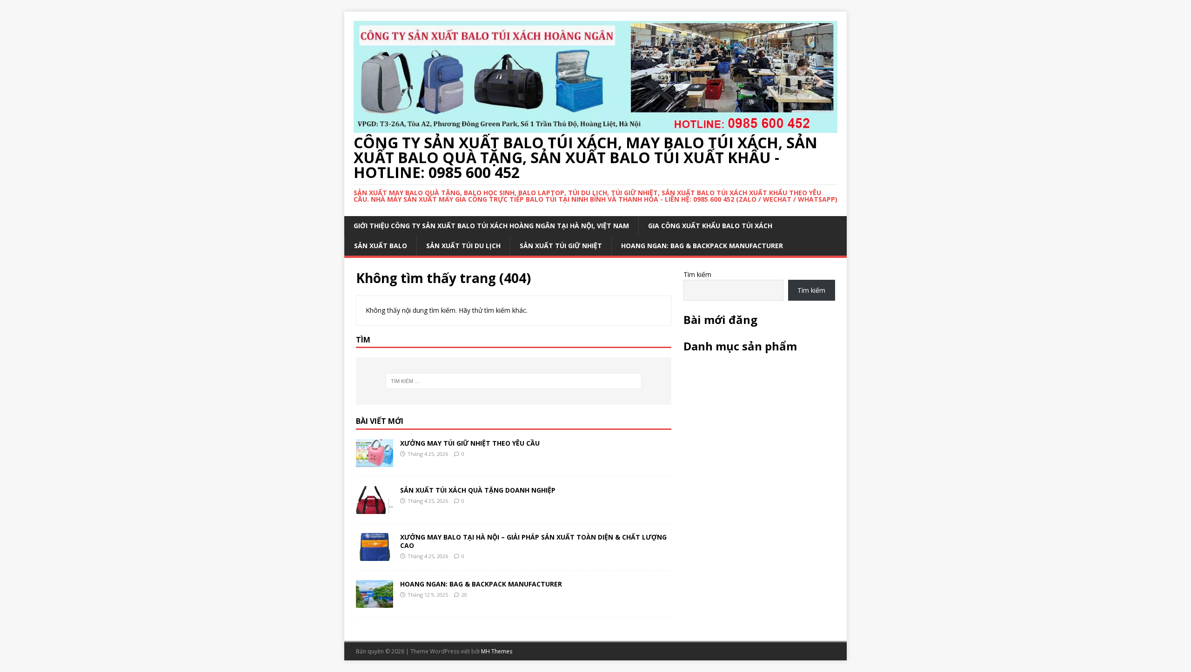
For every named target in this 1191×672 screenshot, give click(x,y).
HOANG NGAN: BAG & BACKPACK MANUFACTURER (702, 245)
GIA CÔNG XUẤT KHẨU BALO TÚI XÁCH (710, 225)
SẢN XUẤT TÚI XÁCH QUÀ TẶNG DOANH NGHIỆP (477, 490)
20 (464, 594)
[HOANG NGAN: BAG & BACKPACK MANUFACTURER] (374, 602)
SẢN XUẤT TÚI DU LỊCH (463, 245)
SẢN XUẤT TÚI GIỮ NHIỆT (561, 245)
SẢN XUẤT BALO (380, 245)
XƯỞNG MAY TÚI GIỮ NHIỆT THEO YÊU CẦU (470, 443)
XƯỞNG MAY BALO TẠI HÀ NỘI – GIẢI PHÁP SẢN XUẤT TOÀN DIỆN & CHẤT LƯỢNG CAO (533, 541)
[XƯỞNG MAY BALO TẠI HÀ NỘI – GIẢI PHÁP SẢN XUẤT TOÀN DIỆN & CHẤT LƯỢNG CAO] (374, 555)
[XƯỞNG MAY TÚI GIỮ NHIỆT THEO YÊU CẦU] (374, 461)
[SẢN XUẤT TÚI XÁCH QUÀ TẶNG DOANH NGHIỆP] (374, 508)
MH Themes (496, 651)
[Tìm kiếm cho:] (514, 381)
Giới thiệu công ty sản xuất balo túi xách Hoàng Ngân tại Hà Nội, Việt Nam (491, 225)
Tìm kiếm (697, 274)
